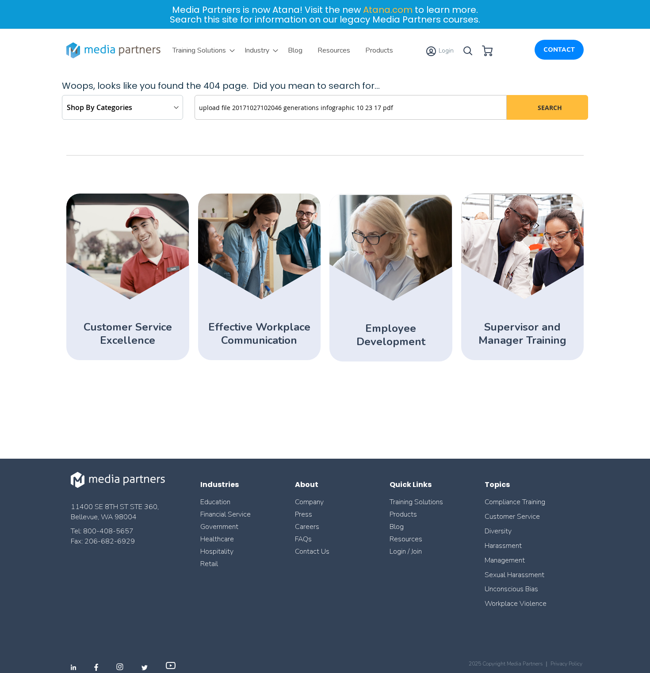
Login (445, 50)
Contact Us (312, 551)
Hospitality (216, 551)
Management (505, 560)
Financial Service (225, 514)
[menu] (283, 50)
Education (215, 502)
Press (303, 514)
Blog (397, 527)
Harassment (503, 546)
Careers (307, 527)
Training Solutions (416, 502)
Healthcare (217, 539)
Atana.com (388, 10)
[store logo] (115, 50)
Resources (406, 539)
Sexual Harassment (514, 575)
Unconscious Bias (511, 589)
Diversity (498, 531)
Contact (559, 50)
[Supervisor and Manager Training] (522, 298)
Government (219, 527)
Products (403, 514)
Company (309, 502)
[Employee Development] (390, 299)
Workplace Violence (516, 603)
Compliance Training (515, 502)
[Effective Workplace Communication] (259, 298)
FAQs (303, 539)
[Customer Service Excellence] (127, 298)
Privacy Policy (566, 663)
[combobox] (351, 107)
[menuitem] (201, 50)
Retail (210, 564)
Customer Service (512, 516)
